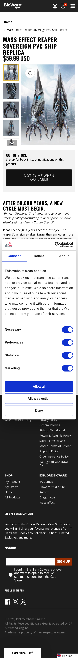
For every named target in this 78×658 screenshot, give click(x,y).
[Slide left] (12, 67)
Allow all (39, 386)
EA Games (46, 482)
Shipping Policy (49, 451)
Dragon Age (47, 497)
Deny (39, 410)
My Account (12, 482)
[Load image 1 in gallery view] (11, 72)
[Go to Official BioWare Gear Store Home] (14, 6)
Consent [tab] (14, 256)
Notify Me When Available (39, 177)
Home (8, 22)
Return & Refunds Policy (55, 435)
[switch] (67, 342)
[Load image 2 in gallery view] (11, 91)
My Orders (11, 487)
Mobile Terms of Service (55, 446)
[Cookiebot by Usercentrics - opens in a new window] (56, 244)
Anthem (44, 492)
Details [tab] (39, 256)
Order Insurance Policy (54, 456)
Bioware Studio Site (52, 487)
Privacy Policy (48, 420)
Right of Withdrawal (52, 430)
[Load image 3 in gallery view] (11, 109)
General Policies (49, 425)
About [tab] (64, 256)
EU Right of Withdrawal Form (54, 463)
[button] (72, 6)
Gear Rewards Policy (18, 420)
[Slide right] (12, 143)
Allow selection (39, 398)
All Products (12, 497)
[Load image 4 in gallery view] (11, 128)
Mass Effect (47, 502)
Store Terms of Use (52, 441)
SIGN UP (63, 561)
